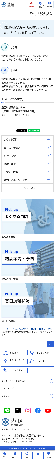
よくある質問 (22, 329)
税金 (50, 329)
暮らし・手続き (38, 329)
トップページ (7, 329)
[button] (31, 4)
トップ (4, 457)
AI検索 (48, 457)
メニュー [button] (38, 457)
